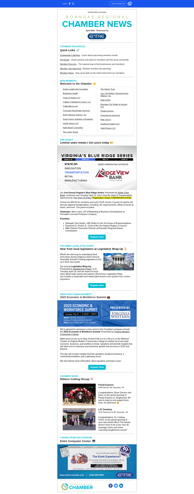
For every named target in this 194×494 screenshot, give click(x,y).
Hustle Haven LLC (71, 123)
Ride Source (105, 119)
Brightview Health (70, 93)
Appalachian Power (82, 269)
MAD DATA (105, 100)
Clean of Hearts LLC (71, 98)
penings (77, 69)
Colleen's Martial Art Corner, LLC (77, 102)
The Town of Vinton (82, 198)
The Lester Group (70, 132)
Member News (67, 73)
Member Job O (67, 69)
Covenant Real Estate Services (76, 110)
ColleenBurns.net (70, 106)
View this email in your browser (97, 12)
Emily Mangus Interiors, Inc (74, 115)
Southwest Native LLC (110, 124)
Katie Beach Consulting (73, 128)
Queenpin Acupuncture (110, 115)
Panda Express (107, 111)
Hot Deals (64, 60)
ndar (78, 55)
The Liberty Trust (107, 89)
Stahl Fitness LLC (108, 128)
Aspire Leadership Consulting (75, 89)
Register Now (97, 237)
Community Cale (68, 55)
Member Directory (68, 64)
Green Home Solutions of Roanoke (78, 119)
